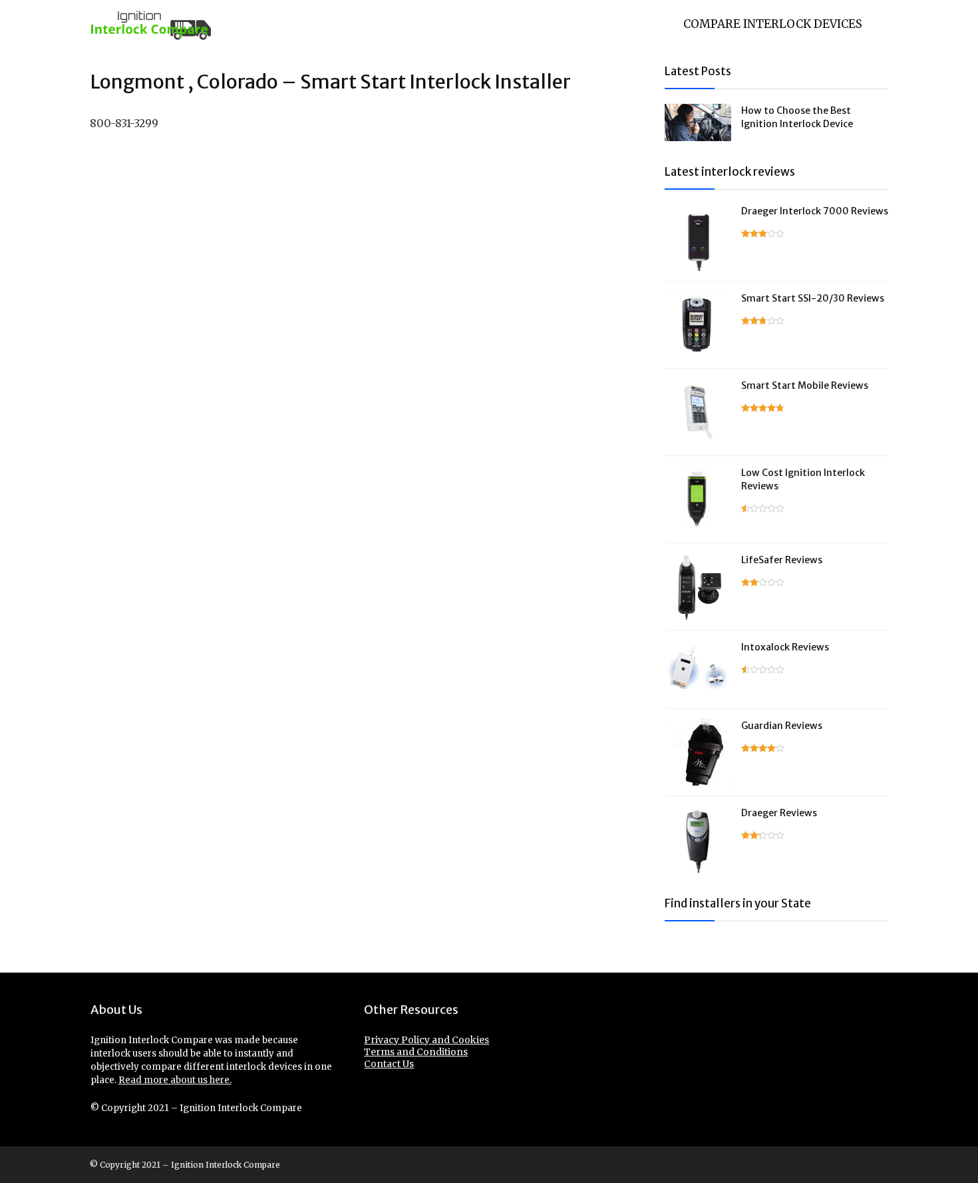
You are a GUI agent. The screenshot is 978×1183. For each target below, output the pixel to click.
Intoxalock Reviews (785, 647)
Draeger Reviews (779, 813)
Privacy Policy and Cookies (426, 1040)
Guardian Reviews (781, 726)
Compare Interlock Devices (772, 24)
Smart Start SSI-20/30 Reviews (812, 298)
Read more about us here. (175, 1080)
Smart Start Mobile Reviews (804, 385)
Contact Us (389, 1064)
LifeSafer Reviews (781, 560)
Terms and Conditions (416, 1052)
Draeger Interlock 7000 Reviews (814, 211)
